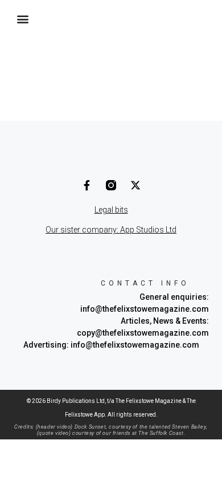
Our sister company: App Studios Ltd (111, 229)
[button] (22, 18)
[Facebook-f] (86, 185)
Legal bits (111, 209)
